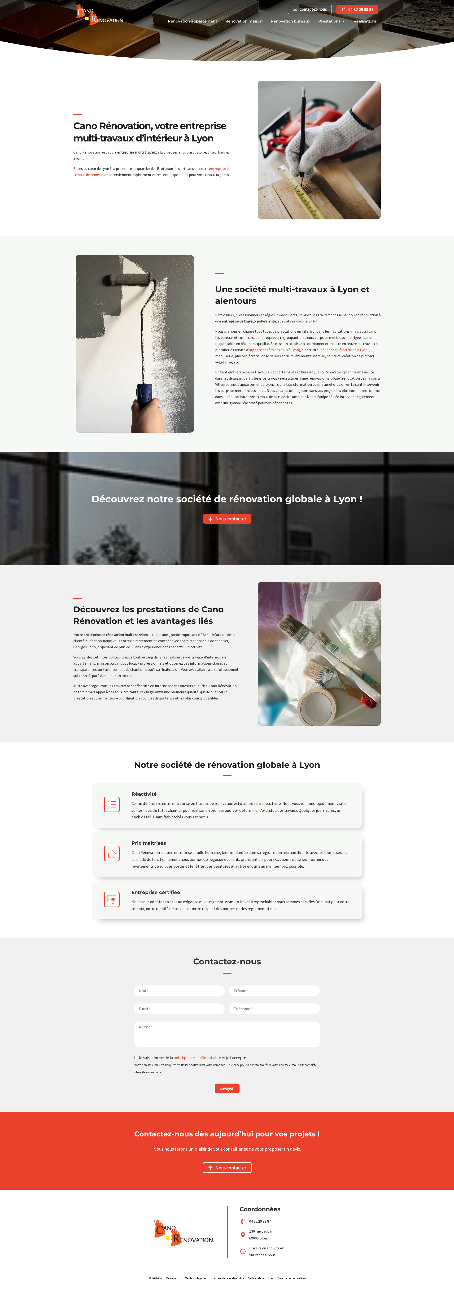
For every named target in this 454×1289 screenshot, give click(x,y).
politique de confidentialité (197, 1057)
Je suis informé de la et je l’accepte (226, 1064)
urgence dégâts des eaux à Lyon (274, 349)
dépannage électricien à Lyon (344, 349)
